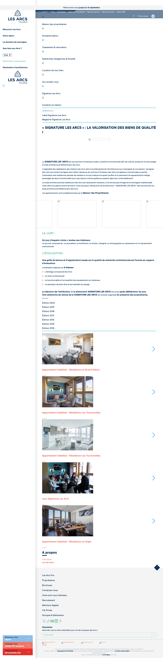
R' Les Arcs (44, 644)
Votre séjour (8, 36)
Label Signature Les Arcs (47, 110)
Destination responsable (14, 61)
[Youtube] (52, 622)
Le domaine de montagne (15, 42)
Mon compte (143, 16)
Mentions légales (50, 605)
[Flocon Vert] (102, 643)
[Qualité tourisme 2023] (87, 643)
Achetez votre (14, 645)
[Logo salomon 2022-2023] (68, 643)
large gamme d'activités (65, 651)
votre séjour (106, 655)
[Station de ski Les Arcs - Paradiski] (18, 16)
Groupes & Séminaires (53, 615)
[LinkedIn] (57, 622)
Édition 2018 (45, 298)
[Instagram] (44, 622)
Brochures (47, 585)
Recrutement (48, 600)
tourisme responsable (122, 651)
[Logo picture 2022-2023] (48, 643)
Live (6, 55)
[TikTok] (48, 622)
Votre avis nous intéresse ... (55, 595)
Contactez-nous (50, 590)
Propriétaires (48, 580)
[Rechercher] (3, 85)
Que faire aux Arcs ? (12, 48)
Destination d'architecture (15, 68)
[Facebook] (61, 622)
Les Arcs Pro (48, 575)
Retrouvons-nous (81, 8)
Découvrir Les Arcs (12, 30)
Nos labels (44, 645)
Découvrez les (13, 652)
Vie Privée (47, 610)
